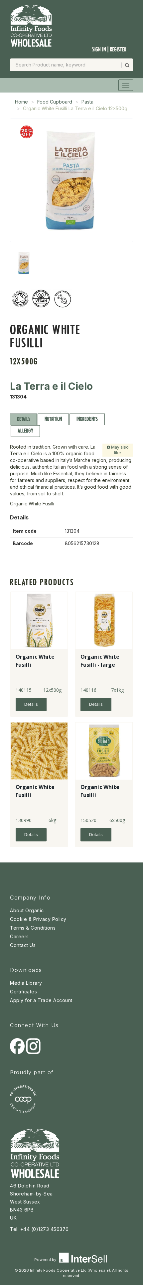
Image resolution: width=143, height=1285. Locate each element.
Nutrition (53, 419)
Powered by (45, 1259)
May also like (119, 450)
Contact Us (23, 945)
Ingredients (86, 419)
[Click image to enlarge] (71, 180)
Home (21, 102)
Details (23, 419)
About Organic (27, 910)
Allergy (25, 430)
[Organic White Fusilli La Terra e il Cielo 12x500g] (24, 263)
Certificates (23, 991)
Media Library (26, 983)
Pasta (87, 102)
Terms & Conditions (33, 928)
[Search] (126, 65)
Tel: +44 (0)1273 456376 (39, 1229)
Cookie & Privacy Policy (38, 919)
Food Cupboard (54, 102)
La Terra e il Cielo (51, 386)
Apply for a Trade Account (41, 1000)
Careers (19, 936)
